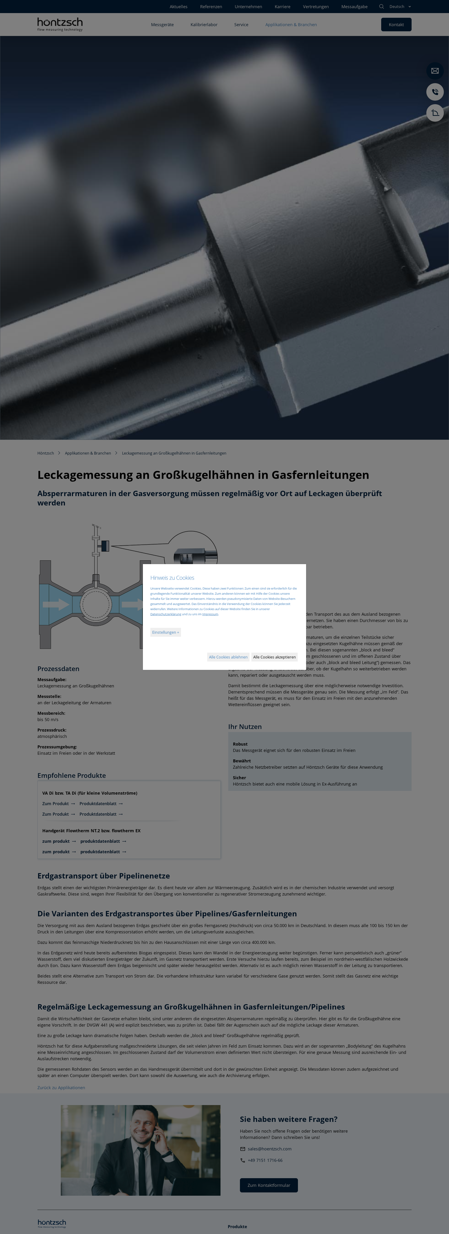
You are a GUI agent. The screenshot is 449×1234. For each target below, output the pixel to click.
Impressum (210, 614)
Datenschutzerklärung (165, 614)
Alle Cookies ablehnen (228, 657)
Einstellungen (164, 632)
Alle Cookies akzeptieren (274, 657)
